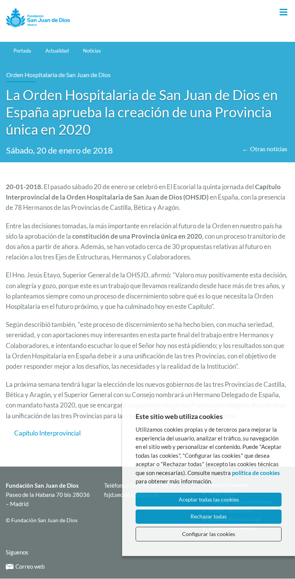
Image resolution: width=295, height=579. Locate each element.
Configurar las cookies (208, 534)
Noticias (92, 51)
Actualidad (57, 51)
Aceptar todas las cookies (209, 499)
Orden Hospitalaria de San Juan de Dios (58, 74)
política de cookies (256, 472)
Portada (22, 51)
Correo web (30, 566)
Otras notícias (268, 148)
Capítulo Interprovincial (47, 433)
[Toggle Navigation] (283, 12)
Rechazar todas (209, 516)
